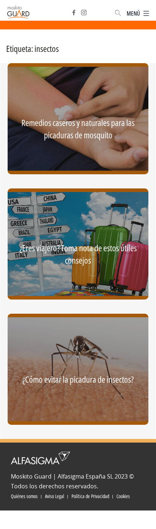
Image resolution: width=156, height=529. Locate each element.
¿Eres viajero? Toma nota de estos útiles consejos (78, 254)
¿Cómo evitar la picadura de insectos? (78, 379)
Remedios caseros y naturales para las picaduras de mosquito (78, 129)
